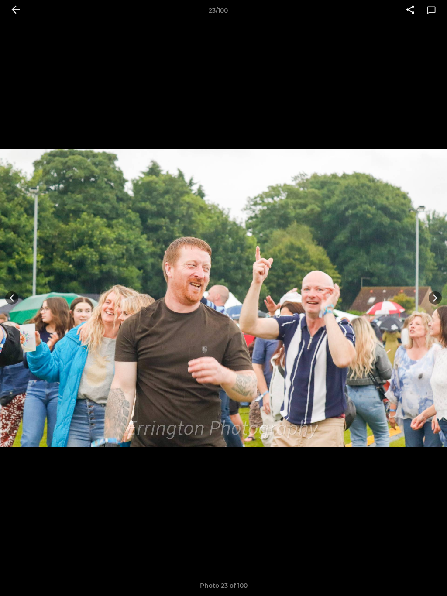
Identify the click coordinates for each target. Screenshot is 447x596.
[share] (410, 10)
